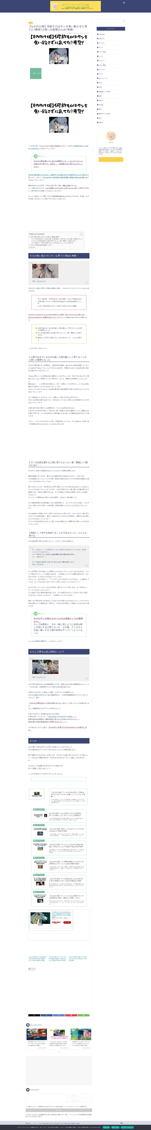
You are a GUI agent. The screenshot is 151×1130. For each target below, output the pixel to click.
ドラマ (101, 74)
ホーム (65, 15)
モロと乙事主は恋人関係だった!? (41, 245)
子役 (100, 87)
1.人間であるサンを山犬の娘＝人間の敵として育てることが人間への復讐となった (58, 239)
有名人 (101, 100)
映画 (100, 96)
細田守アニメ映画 (104, 113)
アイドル (102, 43)
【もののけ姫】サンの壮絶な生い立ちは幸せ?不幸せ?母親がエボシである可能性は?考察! (37, 958)
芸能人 (101, 122)
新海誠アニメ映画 (104, 91)
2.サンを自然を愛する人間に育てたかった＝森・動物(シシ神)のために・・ (56, 241)
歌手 (100, 109)
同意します (106, 1127)
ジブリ (30, 22)
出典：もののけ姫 (37, 564)
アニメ (101, 47)
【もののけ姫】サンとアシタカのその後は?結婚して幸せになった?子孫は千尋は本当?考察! (57, 958)
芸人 (100, 118)
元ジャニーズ (103, 78)
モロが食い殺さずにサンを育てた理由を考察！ (45, 237)
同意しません (115, 1127)
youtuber (102, 34)
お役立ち (102, 38)
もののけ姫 (32, 969)
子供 (100, 82)
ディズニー (102, 69)
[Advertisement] (58, 84)
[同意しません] (149, 1127)
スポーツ (102, 60)
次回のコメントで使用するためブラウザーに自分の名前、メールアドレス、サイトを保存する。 (58, 1106)
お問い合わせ (86, 15)
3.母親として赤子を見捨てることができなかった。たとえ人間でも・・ (55, 243)
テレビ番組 (102, 65)
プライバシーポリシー (127, 1127)
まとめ (33, 247)
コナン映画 (102, 52)
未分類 (101, 105)
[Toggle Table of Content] (80, 234)
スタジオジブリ (41, 281)
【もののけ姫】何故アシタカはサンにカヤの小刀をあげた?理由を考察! (78, 958)
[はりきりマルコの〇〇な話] (75, 11)
